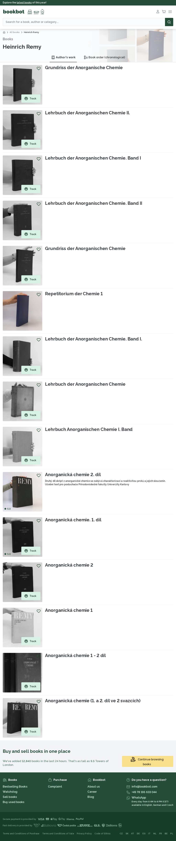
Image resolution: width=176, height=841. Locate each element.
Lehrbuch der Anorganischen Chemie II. (87, 112)
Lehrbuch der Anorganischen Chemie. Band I (93, 158)
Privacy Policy (84, 833)
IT (149, 833)
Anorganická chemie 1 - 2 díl (75, 655)
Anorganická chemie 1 (69, 610)
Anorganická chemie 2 (69, 565)
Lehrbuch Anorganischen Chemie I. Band (89, 429)
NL (155, 833)
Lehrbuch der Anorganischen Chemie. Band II (93, 203)
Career (92, 791)
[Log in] (158, 12)
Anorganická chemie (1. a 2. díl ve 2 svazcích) (92, 700)
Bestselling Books (15, 786)
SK (127, 833)
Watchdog (10, 791)
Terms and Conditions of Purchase (21, 833)
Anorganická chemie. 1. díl (73, 519)
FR (160, 833)
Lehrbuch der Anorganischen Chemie (85, 384)
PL (171, 833)
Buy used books (13, 802)
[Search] (169, 22)
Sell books (10, 797)
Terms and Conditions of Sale (58, 833)
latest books (24, 2)
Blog (90, 797)
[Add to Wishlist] (39, 68)
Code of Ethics (103, 833)
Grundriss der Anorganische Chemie (84, 67)
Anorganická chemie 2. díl (73, 474)
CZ (121, 833)
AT (132, 833)
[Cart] (164, 12)
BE (166, 833)
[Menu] (170, 12)
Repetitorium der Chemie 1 (74, 293)
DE (138, 833)
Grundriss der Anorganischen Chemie (85, 248)
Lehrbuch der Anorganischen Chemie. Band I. (93, 338)
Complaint (55, 786)
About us (93, 786)
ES (143, 833)
